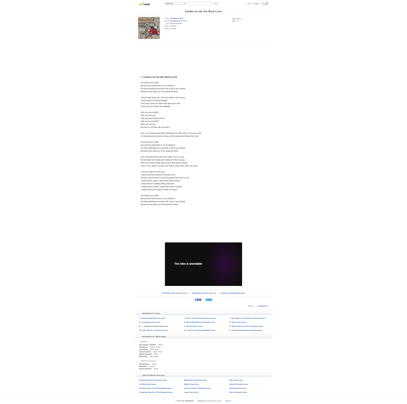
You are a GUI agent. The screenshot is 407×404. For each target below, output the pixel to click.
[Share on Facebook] (198, 299)
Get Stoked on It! (176, 21)
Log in (249, 3)
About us (228, 401)
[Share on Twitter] (209, 299)
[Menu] (265, 3)
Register (256, 3)
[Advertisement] (203, 57)
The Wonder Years (176, 18)
